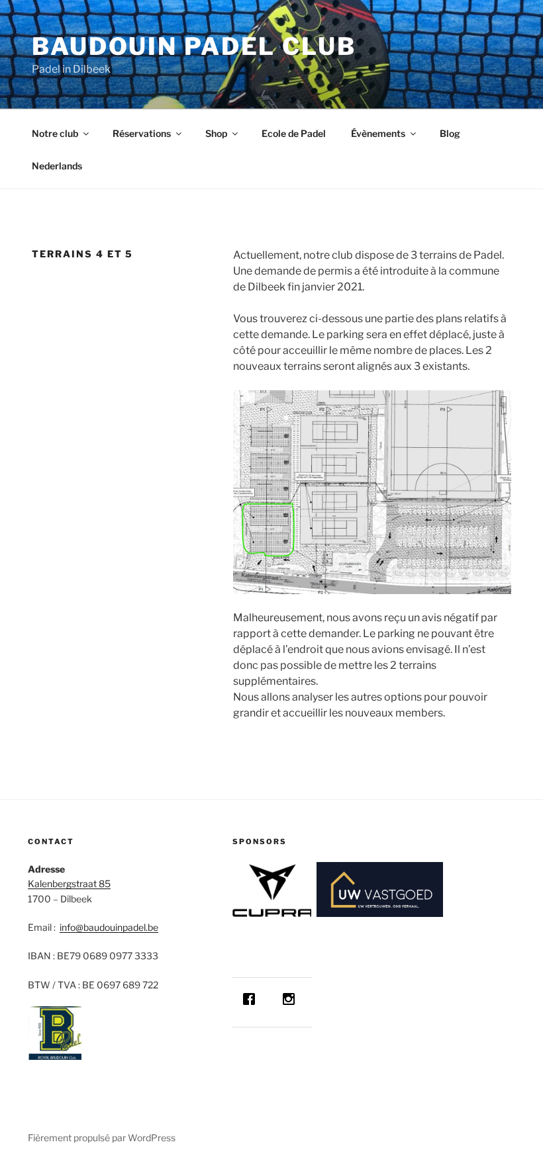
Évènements (378, 133)
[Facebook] (252, 999)
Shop (216, 133)
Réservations (142, 133)
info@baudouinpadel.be (109, 927)
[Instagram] (292, 999)
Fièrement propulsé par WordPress (101, 1137)
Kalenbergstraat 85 (69, 883)
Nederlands (57, 165)
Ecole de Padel (294, 133)
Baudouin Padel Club (194, 46)
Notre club (55, 133)
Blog (450, 133)
